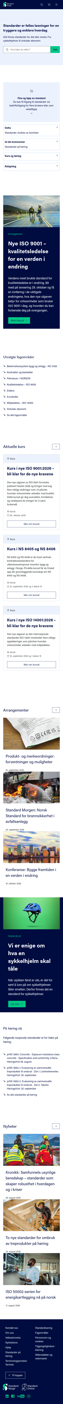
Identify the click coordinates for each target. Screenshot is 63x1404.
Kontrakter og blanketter (20, 372)
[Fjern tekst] (47, 49)
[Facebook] (13, 1396)
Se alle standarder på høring (22, 1094)
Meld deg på (17, 320)
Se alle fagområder (17, 415)
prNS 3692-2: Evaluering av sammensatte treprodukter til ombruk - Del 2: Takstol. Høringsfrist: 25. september (29, 1085)
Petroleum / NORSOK (18, 378)
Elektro (11, 390)
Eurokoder (12, 396)
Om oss (9, 1332)
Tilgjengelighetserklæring (45, 1348)
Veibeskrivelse (13, 1337)
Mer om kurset (40, 523)
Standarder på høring (12, 1354)
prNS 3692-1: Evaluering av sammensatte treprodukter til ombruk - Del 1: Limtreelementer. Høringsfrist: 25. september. (33, 1071)
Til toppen (17, 1375)
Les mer (15, 1004)
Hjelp (8, 1347)
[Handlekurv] (49, 4)
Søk (55, 49)
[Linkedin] (7, 1396)
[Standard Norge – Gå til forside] (8, 4)
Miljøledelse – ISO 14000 (20, 402)
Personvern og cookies (43, 1339)
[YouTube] (21, 1396)
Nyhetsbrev (11, 1342)
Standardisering (43, 1327)
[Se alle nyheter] (56, 1126)
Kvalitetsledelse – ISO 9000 (21, 384)
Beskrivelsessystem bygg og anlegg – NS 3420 (32, 366)
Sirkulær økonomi (16, 409)
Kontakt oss (11, 1327)
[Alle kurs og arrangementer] (56, 446)
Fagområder (41, 1332)
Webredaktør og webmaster (43, 1356)
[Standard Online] (29, 1387)
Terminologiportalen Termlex (16, 1362)
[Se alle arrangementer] (56, 710)
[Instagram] (28, 1396)
